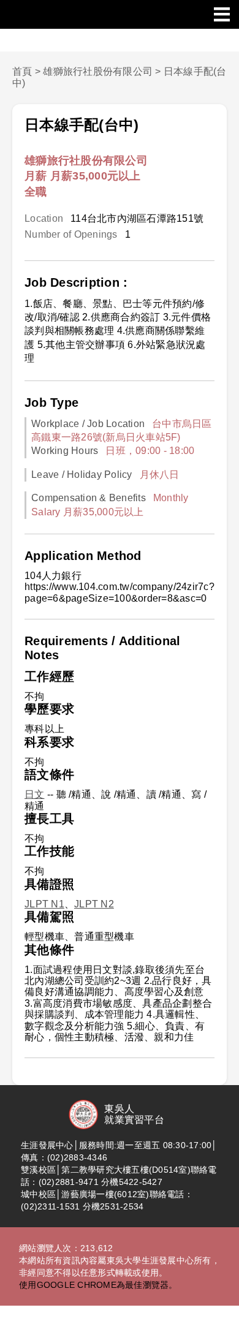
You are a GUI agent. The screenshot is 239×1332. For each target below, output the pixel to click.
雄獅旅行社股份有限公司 (98, 71)
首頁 (22, 71)
